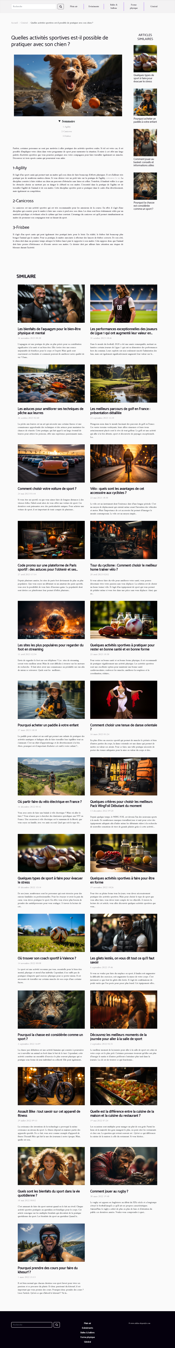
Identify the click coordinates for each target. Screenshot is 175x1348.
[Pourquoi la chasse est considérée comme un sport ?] (145, 186)
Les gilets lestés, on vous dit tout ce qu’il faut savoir (122, 960)
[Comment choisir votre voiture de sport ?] (51, 463)
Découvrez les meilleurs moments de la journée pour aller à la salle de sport (118, 1037)
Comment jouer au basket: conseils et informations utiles (144, 162)
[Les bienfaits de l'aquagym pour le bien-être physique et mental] (51, 304)
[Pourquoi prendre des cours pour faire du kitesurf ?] (51, 1242)
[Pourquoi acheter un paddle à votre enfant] (145, 102)
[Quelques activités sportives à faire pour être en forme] (123, 853)
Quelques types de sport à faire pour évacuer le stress (144, 78)
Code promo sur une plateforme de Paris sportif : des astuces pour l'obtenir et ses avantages (47, 570)
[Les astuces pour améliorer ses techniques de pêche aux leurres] (51, 383)
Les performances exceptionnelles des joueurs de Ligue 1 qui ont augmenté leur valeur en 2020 (123, 333)
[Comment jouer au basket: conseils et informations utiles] (145, 142)
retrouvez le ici (113, 178)
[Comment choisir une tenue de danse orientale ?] (123, 700)
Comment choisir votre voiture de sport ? (47, 489)
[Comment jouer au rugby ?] (123, 1166)
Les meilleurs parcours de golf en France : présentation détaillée (120, 411)
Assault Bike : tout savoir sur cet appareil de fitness (49, 1114)
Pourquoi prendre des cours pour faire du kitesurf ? (48, 1270)
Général (153, 6)
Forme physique (134, 6)
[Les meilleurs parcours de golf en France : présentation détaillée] (123, 383)
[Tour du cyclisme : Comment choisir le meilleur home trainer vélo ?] (123, 540)
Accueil (14, 23)
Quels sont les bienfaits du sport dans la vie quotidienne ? (49, 1193)
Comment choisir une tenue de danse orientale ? (123, 727)
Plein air (73, 6)
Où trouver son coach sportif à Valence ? (47, 958)
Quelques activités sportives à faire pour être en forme (122, 880)
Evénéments (94, 6)
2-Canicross (66, 131)
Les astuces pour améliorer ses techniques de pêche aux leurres (50, 411)
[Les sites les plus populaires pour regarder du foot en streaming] (51, 620)
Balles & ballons (113, 6)
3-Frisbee (66, 136)
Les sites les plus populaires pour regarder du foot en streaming (51, 647)
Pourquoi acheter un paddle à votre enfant (145, 120)
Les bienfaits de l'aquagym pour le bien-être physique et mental (49, 331)
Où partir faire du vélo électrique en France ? (50, 802)
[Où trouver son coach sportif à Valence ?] (51, 933)
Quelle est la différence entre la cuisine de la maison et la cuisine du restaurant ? (122, 1114)
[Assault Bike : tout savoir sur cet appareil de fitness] (51, 1086)
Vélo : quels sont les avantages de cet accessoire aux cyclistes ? (117, 491)
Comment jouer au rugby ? (109, 1191)
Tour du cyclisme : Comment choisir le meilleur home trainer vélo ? (123, 567)
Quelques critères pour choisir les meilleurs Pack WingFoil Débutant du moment (121, 804)
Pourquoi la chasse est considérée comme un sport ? (144, 206)
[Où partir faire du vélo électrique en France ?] (51, 776)
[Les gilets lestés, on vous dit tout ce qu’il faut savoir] (123, 933)
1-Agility (67, 127)
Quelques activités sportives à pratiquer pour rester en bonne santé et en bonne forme (122, 647)
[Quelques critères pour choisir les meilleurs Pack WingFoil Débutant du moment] (123, 776)
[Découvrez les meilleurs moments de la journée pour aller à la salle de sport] (123, 1009)
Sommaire (68, 121)
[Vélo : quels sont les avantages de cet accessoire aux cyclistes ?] (123, 463)
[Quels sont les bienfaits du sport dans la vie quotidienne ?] (51, 1166)
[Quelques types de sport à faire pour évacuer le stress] (145, 58)
